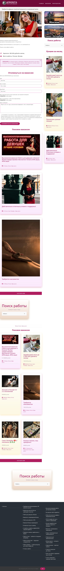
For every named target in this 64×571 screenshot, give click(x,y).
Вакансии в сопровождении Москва (31, 517)
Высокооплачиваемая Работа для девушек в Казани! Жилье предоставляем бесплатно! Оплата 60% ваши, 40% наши (21, 159)
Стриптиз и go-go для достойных (50, 550)
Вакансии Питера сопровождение (30, 522)
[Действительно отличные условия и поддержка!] (21, 189)
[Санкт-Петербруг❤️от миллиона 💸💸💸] (10, 430)
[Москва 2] (54, 11)
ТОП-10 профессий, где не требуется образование (51, 520)
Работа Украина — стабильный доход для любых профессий (31, 545)
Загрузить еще (21, 293)
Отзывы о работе (27, 548)
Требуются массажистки (10, 279)
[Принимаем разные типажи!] (54, 105)
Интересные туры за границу (29, 525)
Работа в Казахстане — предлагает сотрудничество (31, 541)
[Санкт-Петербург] (54, 26)
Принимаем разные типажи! (53, 120)
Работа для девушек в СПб (29, 520)
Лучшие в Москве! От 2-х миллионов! (9, 390)
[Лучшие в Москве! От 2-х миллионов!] (10, 381)
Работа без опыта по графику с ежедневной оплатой (52, 516)
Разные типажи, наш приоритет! (30, 441)
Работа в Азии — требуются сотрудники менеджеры (32, 537)
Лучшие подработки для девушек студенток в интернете (51, 525)
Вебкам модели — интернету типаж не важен (52, 542)
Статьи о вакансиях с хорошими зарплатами (51, 558)
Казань (6, 165)
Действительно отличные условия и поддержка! (19, 206)
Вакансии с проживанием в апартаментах (52, 529)
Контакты (5, 506)
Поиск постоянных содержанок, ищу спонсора (53, 554)
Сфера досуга (13, 165)
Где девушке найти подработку (52, 512)
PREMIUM (27, 364)
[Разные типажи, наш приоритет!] (31, 430)
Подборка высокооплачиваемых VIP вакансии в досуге (31, 507)
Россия (9, 165)
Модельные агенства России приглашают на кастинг (29, 511)
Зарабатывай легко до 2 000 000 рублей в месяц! (31, 356)
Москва (6, 283)
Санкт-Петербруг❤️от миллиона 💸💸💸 (9, 441)
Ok (42, 568)
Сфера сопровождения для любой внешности (52, 533)
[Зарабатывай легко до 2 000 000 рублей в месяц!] (31, 343)
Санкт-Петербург (11, 211)
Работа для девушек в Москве (30, 514)
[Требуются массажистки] (21, 248)
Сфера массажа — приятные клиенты (52, 546)
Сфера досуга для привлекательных (50, 538)
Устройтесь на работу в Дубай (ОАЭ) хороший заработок (31, 529)
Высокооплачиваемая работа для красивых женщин (52, 509)
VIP (3, 165)
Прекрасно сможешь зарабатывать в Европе (31, 533)
